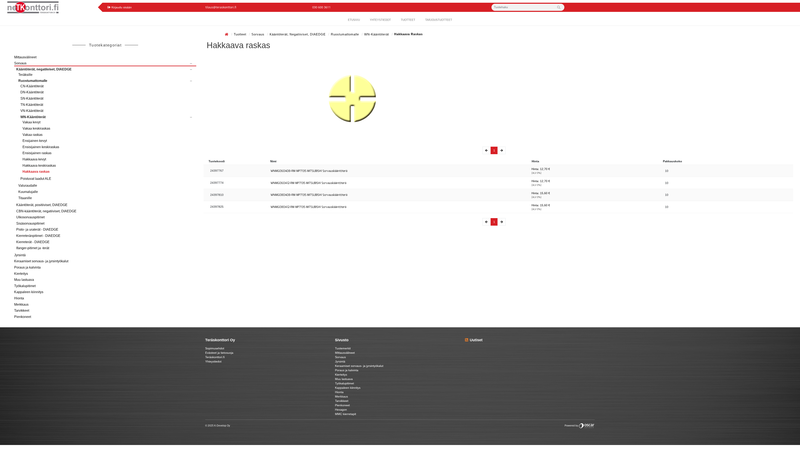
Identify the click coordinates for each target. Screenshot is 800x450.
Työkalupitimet (25, 286)
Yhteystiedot (213, 361)
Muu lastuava (24, 279)
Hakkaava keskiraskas (39, 165)
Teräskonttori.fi (215, 357)
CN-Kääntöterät (32, 86)
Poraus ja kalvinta (27, 267)
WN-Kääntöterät (377, 34)
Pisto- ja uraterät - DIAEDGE (37, 229)
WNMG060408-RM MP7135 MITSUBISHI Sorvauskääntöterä (308, 171)
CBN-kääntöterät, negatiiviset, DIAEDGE (46, 211)
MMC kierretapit (345, 414)
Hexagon (341, 409)
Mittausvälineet (25, 57)
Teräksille (25, 74)
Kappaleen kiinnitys (28, 292)
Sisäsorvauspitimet (30, 223)
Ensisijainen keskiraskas (40, 147)
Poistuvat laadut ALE (35, 178)
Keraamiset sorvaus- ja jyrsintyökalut (41, 261)
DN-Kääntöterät (32, 92)
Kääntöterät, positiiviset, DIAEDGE (42, 205)
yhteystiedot (380, 19)
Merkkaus (21, 304)
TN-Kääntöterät (31, 104)
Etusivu (354, 19)
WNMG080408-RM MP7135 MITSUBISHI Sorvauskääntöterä (308, 195)
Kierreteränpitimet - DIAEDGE (38, 236)
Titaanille (25, 198)
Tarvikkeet (21, 310)
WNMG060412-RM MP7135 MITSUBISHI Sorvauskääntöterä (308, 183)
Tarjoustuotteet (438, 19)
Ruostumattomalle (345, 34)
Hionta (19, 298)
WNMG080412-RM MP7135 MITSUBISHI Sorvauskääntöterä (308, 207)
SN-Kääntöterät (31, 98)
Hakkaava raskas (36, 171)
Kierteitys (21, 273)
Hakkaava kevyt (34, 159)
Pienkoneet (22, 317)
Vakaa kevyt (31, 122)
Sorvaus (258, 34)
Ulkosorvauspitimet (30, 217)
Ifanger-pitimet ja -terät (32, 248)
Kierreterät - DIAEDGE (33, 242)
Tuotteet (408, 19)
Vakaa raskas (32, 134)
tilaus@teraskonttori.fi (220, 7)
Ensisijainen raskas (36, 153)
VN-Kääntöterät (31, 110)
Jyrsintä (20, 255)
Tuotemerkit (343, 348)
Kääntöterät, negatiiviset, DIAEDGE (298, 34)
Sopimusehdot (214, 348)
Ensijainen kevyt (34, 140)
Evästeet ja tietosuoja (219, 352)
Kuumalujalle (28, 192)
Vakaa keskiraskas (36, 128)
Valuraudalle (27, 185)
